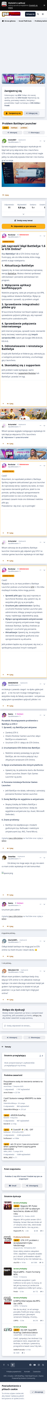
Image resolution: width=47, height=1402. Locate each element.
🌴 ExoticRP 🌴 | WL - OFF (22, 1129)
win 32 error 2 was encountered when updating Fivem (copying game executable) (21, 1146)
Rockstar (11, 235)
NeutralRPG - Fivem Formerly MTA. (26, 1273)
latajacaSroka (18, 1248)
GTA (32, 587)
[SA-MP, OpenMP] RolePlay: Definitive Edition (25, 1331)
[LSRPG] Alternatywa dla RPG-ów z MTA (26, 1302)
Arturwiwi (12, 424)
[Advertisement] (23, 48)
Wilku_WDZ (8, 1151)
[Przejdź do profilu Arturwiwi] (4, 425)
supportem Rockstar (27, 373)
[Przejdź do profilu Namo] (4, 715)
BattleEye (12, 273)
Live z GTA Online (16, 838)
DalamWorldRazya (10, 1103)
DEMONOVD (13, 683)
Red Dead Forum (31, 1376)
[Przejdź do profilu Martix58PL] (4, 941)
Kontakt (27, 1372)
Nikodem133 (13, 970)
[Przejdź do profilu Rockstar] (4, 236)
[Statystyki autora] (44, 141)
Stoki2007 (12, 140)
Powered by (23, 1378)
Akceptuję (39, 1392)
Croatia (10, 1376)
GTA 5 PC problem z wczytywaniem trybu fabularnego (26, 1243)
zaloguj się (37, 1015)
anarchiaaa (7, 1086)
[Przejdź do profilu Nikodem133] (4, 971)
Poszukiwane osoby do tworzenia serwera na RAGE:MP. (23, 1082)
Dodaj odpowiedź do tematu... (18, 1026)
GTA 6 (4, 841)
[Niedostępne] (23, 164)
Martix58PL (12, 940)
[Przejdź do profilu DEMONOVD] (4, 684)
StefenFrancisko (19, 1350)
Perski (15, 1277)
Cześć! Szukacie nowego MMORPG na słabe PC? (22, 1099)
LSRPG (15, 1306)
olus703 (16, 1262)
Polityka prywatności (14, 1372)
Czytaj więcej (5, 5)
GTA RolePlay (19, 1376)
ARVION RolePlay (18, 1115)
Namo (10, 714)
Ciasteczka (36, 1372)
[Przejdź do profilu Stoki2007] (4, 141)
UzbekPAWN (17, 1335)
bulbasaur (7, 1132)
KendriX (6, 1118)
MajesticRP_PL (18, 1216)
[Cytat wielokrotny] (3, 404)
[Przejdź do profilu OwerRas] (4, 858)
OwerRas (11, 857)
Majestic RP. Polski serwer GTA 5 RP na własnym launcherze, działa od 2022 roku (26, 1210)
